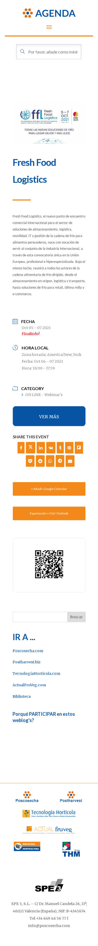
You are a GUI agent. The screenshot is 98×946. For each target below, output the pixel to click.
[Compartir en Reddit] (40, 461)
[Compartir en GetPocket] (30, 461)
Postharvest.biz (27, 662)
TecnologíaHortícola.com (36, 673)
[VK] (50, 447)
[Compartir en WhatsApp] (50, 461)
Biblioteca (22, 696)
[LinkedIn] (41, 447)
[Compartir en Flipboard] (79, 448)
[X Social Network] (30, 447)
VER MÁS (49, 416)
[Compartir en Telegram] (60, 461)
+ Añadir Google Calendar (49, 489)
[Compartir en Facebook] (21, 447)
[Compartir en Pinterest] (69, 447)
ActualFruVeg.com (29, 685)
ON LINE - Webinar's (43, 394)
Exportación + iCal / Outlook (49, 513)
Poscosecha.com (28, 650)
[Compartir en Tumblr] (60, 447)
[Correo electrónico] (70, 461)
